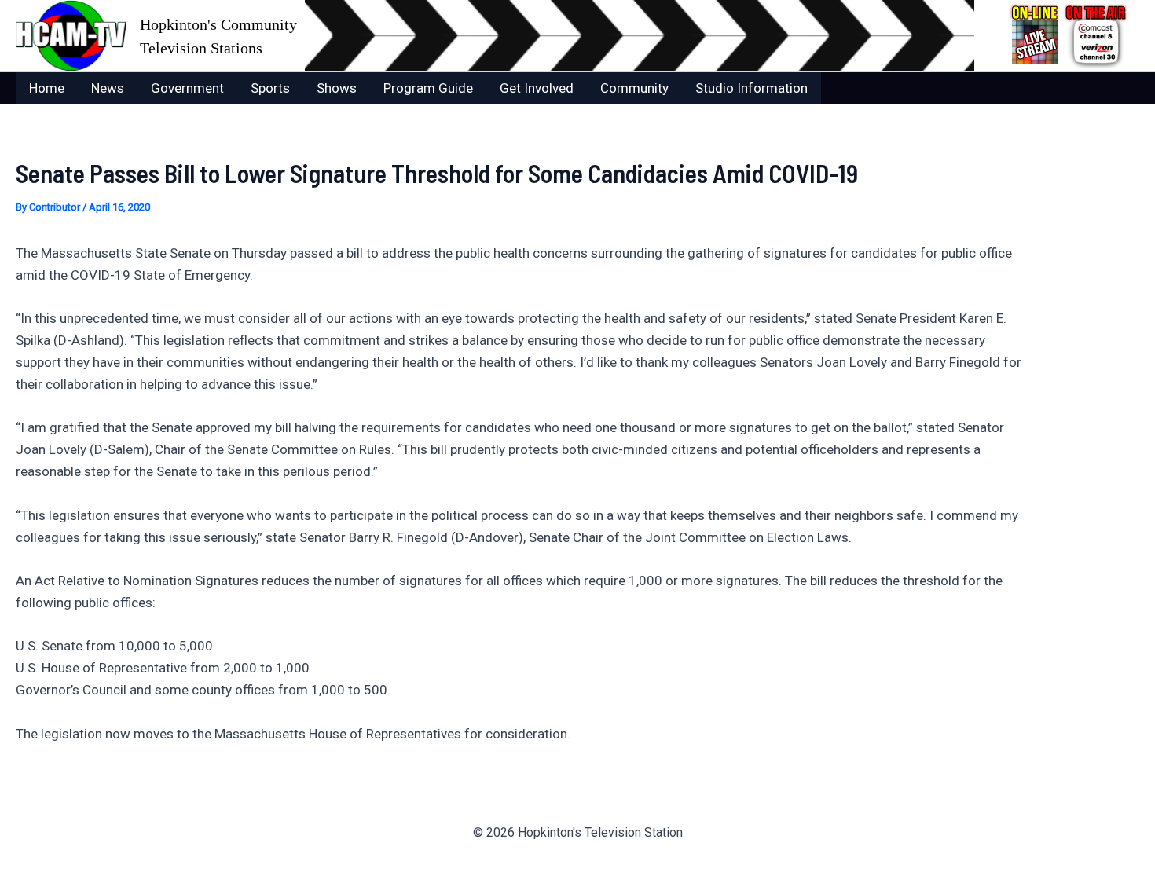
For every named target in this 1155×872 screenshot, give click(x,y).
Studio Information (751, 88)
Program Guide (428, 88)
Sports (270, 88)
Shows (337, 88)
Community (634, 88)
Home (46, 88)
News (107, 88)
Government (187, 88)
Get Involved (537, 88)
